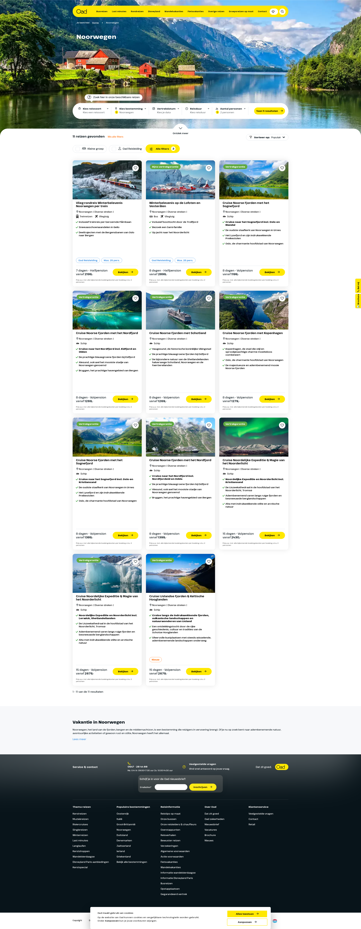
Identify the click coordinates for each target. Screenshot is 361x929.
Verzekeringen (169, 845)
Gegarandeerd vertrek (174, 894)
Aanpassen (245, 922)
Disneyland (154, 11)
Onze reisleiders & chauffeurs (178, 824)
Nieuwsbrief (212, 824)
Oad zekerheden (214, 819)
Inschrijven (200, 787)
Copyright (77, 920)
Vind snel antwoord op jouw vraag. (209, 768)
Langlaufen (79, 845)
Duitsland (122, 835)
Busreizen (101, 11)
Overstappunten (170, 829)
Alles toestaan (245, 913)
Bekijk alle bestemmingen (132, 861)
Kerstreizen (80, 813)
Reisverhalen (168, 835)
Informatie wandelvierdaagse (178, 872)
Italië (119, 819)
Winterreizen (80, 835)
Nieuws (209, 840)
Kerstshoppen (81, 851)
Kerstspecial (80, 867)
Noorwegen (124, 829)
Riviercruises (80, 824)
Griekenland (124, 856)
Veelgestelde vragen (261, 813)
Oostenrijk (123, 813)
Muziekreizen (81, 819)
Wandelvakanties (174, 11)
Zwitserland (124, 845)
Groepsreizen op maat (241, 11)
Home (95, 22)
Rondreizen (137, 11)
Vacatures (211, 829)
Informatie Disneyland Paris (177, 878)
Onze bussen (168, 819)
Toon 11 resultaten (267, 111)
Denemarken (124, 840)
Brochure (210, 835)
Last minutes (119, 11)
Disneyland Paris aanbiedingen (91, 861)
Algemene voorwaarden (175, 851)
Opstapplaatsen (170, 888)
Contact (262, 11)
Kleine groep (96, 148)
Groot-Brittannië (126, 824)
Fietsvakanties (196, 11)
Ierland (121, 851)
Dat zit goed (212, 813)
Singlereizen (80, 829)
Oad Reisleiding (132, 148)
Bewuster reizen (170, 840)
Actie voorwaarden (172, 856)
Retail (252, 824)
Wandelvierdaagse (84, 856)
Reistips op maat (170, 813)
